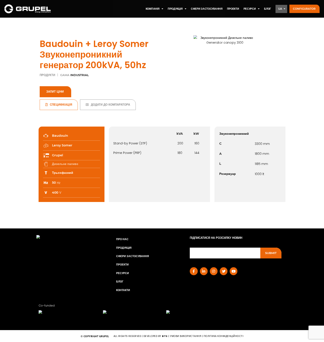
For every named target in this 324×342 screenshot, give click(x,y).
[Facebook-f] (193, 271)
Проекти (122, 264)
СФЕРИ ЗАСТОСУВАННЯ (207, 8)
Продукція (124, 247)
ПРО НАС (122, 239)
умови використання (185, 336)
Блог (119, 281)
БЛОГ (267, 8)
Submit (271, 253)
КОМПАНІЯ (153, 8)
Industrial (79, 75)
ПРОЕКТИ (233, 8)
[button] (304, 9)
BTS (165, 336)
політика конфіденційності (224, 336)
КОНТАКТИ (123, 290)
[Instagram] (214, 271)
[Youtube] (233, 271)
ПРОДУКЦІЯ (175, 8)
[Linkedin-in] (204, 271)
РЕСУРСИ (250, 8)
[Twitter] (223, 271)
